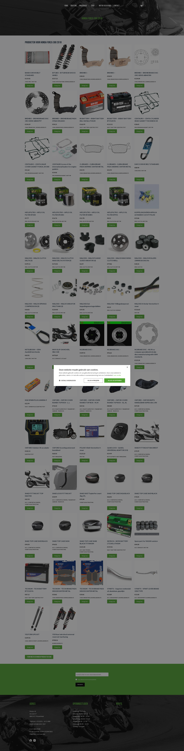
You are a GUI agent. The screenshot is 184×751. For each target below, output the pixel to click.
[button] (67, 380)
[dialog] (92, 375)
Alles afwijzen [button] (93, 380)
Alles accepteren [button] (114, 380)
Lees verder (117, 375)
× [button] (127, 367)
